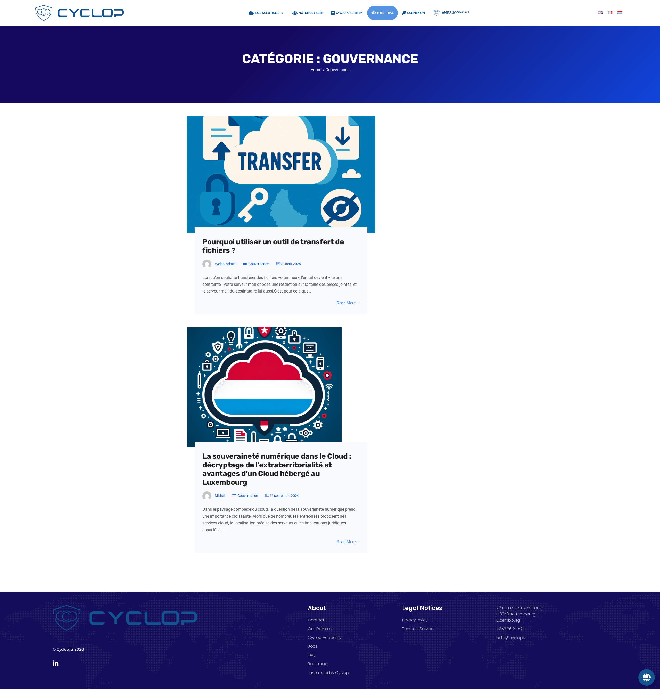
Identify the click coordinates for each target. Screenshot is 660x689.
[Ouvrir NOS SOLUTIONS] (282, 12)
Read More (346, 303)
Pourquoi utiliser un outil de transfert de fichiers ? (273, 246)
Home (316, 69)
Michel (220, 495)
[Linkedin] (56, 663)
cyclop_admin (225, 264)
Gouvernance (258, 264)
